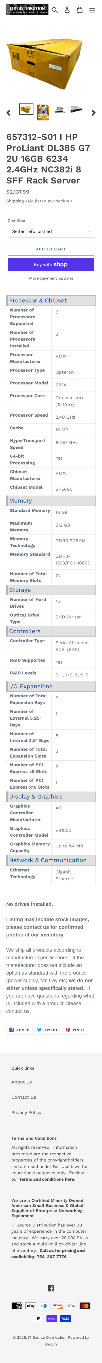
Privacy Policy (26, 1112)
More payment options (51, 278)
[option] (26, 109)
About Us (21, 1082)
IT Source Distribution (47, 1337)
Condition (17, 220)
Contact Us (23, 1097)
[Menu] (92, 9)
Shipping (15, 201)
